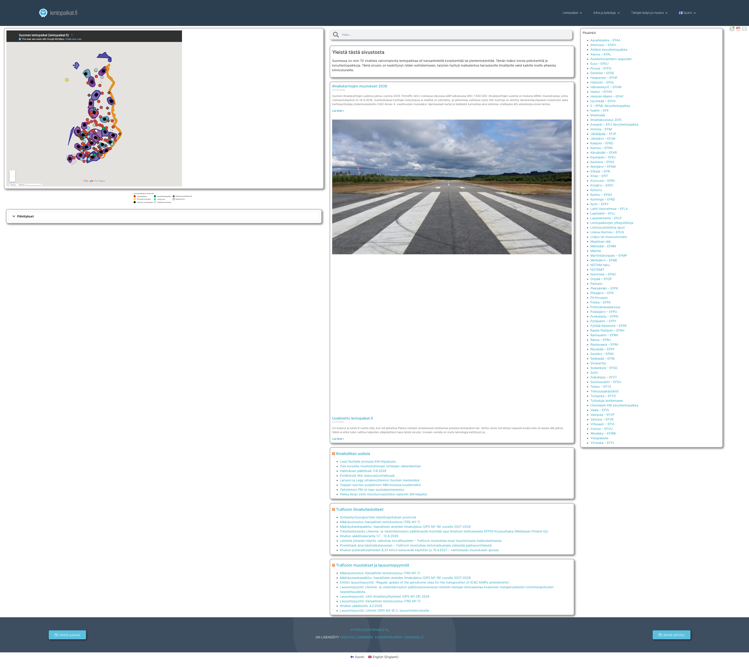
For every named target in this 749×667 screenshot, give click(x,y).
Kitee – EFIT (599, 176)
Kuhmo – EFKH (601, 195)
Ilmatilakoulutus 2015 (606, 120)
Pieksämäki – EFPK (604, 288)
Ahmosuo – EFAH (603, 45)
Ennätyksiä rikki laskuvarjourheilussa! (367, 475)
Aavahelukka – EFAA (605, 40)
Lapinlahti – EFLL (602, 213)
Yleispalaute (599, 438)
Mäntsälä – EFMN (603, 246)
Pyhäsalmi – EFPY (603, 321)
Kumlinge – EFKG (602, 199)
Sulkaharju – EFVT (603, 377)
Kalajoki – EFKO (601, 143)
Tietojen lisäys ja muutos (647, 13)
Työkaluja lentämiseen (606, 401)
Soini (594, 372)
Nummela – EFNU (603, 274)
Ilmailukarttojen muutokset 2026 (359, 86)
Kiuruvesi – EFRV (602, 181)
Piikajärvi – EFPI (602, 293)
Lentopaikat (570, 13)
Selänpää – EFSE (602, 358)
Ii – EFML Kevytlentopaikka (610, 106)
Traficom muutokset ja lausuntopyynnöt (372, 565)
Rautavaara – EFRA (604, 344)
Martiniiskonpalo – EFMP (608, 255)
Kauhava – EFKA (602, 162)
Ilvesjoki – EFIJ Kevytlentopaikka (614, 124)
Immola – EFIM (601, 129)
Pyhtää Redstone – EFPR (608, 326)
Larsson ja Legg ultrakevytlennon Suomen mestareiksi (380, 480)
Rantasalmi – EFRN (604, 335)
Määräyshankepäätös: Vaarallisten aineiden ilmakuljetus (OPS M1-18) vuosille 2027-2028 (405, 527)
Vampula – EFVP (602, 415)
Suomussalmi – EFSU (605, 382)
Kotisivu (596, 190)
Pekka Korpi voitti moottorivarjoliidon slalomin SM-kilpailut (383, 494)
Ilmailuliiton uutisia (353, 453)
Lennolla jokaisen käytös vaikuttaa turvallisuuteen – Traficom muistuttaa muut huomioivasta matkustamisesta (420, 541)
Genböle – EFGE (602, 73)
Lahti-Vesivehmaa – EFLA (609, 209)
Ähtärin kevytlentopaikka (608, 49)
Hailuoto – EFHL (602, 82)
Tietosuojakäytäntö (604, 391)
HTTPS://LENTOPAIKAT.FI (369, 630)
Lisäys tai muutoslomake (608, 237)
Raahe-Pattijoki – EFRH (607, 330)
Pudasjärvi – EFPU (603, 312)
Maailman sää (600, 241)
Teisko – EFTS (600, 386)
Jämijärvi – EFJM (602, 138)
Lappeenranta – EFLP (606, 218)
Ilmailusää (597, 115)
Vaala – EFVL (600, 410)
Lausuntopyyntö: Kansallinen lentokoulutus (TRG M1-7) (380, 601)
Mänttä (595, 251)
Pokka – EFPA (600, 302)
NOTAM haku (600, 265)
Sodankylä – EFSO (603, 368)
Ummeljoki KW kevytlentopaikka (614, 405)
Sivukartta (598, 363)
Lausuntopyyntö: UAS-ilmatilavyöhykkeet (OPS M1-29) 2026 (385, 596)
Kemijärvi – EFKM (603, 167)
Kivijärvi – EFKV (601, 185)
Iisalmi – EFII (599, 110)
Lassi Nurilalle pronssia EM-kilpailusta (368, 461)
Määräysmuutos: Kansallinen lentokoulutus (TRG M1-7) (380, 522)
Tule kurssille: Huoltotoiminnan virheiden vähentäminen (380, 466)
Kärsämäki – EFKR (603, 152)
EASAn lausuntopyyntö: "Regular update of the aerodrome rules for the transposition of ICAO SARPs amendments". (425, 582)
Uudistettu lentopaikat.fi (352, 418)
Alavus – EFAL (600, 54)
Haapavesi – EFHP (603, 78)
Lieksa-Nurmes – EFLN (607, 232)
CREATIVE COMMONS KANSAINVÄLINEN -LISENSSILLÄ (381, 637)
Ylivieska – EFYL (602, 443)
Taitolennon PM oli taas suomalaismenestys (372, 489)
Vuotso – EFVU (601, 429)
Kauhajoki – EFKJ (603, 157)
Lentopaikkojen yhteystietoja (611, 223)
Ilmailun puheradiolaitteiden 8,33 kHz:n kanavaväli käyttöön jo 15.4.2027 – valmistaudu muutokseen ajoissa (419, 550)
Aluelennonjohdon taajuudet (611, 59)
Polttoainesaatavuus (605, 307)
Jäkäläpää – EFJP (603, 134)
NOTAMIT (597, 269)
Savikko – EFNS (602, 354)
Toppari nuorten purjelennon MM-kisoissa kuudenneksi (380, 485)
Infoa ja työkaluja (605, 13)
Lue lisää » (338, 110)
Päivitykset (25, 216)
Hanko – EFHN (601, 92)
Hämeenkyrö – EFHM (605, 87)
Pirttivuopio (599, 298)
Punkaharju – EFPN (604, 316)
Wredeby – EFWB (603, 433)
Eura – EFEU (599, 64)
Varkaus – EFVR (601, 419)
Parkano (596, 284)
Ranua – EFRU (600, 340)
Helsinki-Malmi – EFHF (606, 96)
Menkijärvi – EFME (603, 260)
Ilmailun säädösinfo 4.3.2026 (361, 606)
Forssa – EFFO (600, 68)
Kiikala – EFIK (600, 171)
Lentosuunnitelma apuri (607, 227)
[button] (164, 216)
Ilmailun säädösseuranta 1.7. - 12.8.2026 (369, 536)
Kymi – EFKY (599, 204)
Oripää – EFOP (601, 279)
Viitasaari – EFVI (602, 424)
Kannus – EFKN (601, 148)
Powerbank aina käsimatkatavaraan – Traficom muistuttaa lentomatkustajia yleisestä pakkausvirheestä (416, 545)
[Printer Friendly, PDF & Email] (738, 28)
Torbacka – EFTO (603, 396)
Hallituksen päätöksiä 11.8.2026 (363, 471)
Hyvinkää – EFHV (603, 101)
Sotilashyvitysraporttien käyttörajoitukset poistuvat (378, 517)
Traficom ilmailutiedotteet (359, 509)
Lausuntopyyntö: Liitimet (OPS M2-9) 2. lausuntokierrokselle (384, 610)
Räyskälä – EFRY (602, 349)
